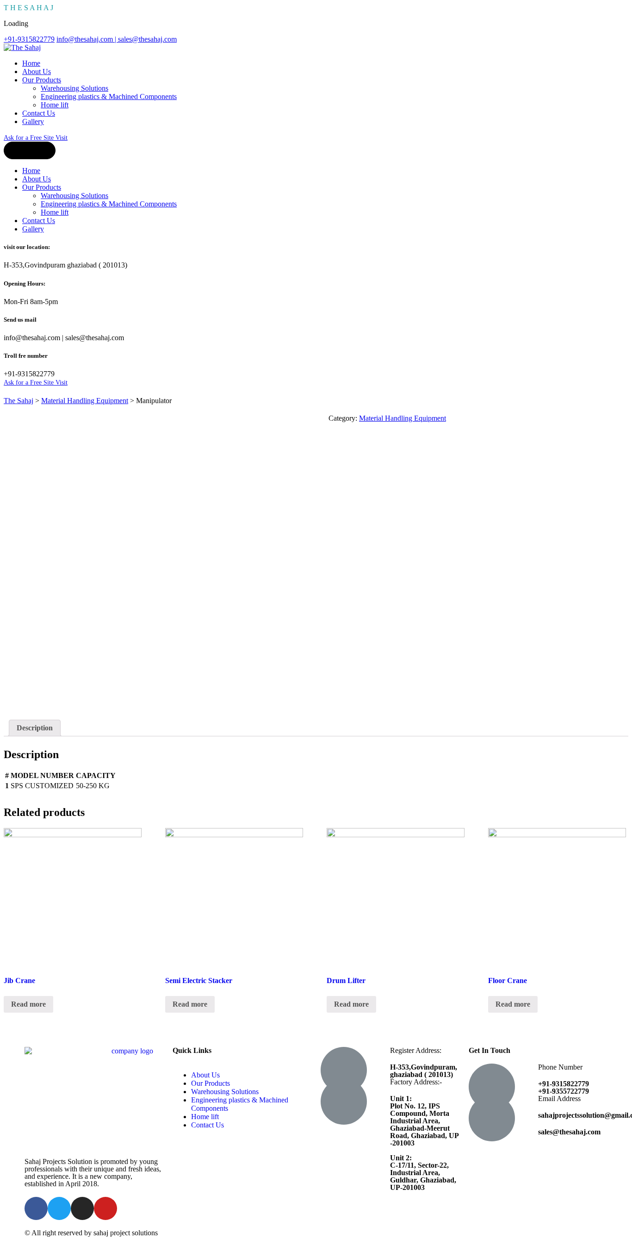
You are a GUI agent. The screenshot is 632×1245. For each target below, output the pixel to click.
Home (31, 63)
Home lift (54, 105)
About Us (36, 71)
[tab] (35, 728)
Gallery (33, 121)
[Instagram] (82, 1208)
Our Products (41, 80)
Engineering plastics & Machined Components (109, 96)
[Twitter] (59, 1208)
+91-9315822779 (29, 39)
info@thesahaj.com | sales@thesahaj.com (116, 39)
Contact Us (38, 113)
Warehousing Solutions (74, 88)
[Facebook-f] (36, 1208)
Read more (28, 1004)
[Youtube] (105, 1208)
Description (35, 728)
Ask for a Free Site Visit (36, 137)
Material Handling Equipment (402, 418)
